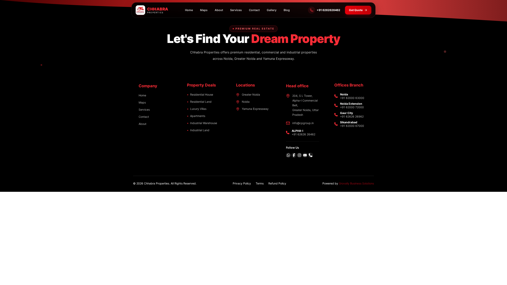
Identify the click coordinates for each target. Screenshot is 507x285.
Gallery (271, 10)
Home (189, 10)
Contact (254, 10)
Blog (287, 10)
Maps (204, 10)
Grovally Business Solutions (356, 183)
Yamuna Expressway (255, 108)
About (219, 10)
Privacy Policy (242, 183)
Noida (246, 101)
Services (236, 10)
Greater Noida (251, 94)
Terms (260, 183)
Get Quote (356, 10)
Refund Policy (277, 183)
